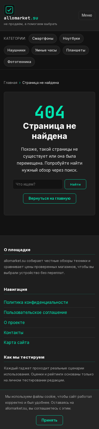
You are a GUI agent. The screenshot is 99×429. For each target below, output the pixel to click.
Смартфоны (42, 38)
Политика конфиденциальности (36, 302)
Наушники (16, 50)
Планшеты (75, 50)
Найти (75, 184)
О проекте (14, 322)
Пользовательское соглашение (35, 312)
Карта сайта (16, 342)
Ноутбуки (71, 38)
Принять (49, 420)
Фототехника (19, 62)
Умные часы (46, 50)
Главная (10, 83)
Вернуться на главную (50, 198)
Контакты (13, 332)
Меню (87, 15)
